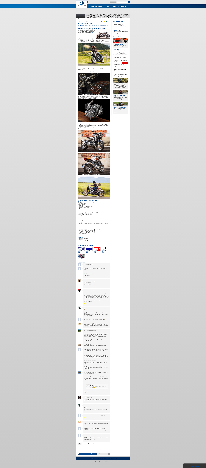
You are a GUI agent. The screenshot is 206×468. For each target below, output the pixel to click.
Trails (127, 14)
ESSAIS (100, 6)
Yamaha (120, 17)
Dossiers (101, 458)
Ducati (116, 15)
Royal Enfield (100, 17)
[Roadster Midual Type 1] (94, 65)
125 (86, 14)
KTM (102, 16)
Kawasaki (99, 16)
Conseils (105, 458)
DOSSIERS (108, 6)
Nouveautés (80, 15)
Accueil (90, 458)
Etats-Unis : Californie (81, 258)
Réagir (102, 21)
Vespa (114, 17)
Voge (117, 17)
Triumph (111, 17)
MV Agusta (124, 16)
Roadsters (104, 14)
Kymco (105, 16)
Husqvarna (91, 16)
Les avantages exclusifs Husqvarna (119, 33)
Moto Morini (119, 16)
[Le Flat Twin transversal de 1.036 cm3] (94, 121)
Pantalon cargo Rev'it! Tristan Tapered (120, 57)
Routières (109, 14)
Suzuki (105, 17)
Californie (92, 32)
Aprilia (98, 15)
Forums (116, 458)
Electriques (99, 14)
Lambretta (109, 16)
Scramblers (118, 14)
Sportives (123, 14)
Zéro (123, 17)
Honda (87, 16)
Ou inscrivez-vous (103, 453)
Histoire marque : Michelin (88, 251)
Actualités (93, 458)
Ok (192, 466)
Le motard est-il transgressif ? (119, 76)
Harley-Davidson (125, 15)
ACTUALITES (93, 6)
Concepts (90, 14)
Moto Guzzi (114, 16)
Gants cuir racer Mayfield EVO (119, 52)
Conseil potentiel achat (118, 68)
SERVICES (116, 6)
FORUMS (123, 6)
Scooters (113, 14)
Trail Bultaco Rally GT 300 (118, 24)
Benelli (102, 15)
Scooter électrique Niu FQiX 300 (119, 53)
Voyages (112, 458)
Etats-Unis (79, 42)
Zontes (126, 17)
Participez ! (125, 62)
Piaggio (94, 17)
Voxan (80, 38)
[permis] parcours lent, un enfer (119, 64)
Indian (95, 16)
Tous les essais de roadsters (82, 243)
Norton (87, 17)
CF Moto (112, 15)
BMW (109, 15)
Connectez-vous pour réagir (87, 453)
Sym (108, 17)
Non (196, 466)
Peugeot (91, 17)
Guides (109, 458)
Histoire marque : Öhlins (104, 251)
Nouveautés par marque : (91, 15)
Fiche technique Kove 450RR (119, 25)
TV (128, 6)
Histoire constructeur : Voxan (81, 251)
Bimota (106, 15)
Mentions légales (104, 461)
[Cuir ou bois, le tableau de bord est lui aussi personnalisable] (94, 95)
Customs (94, 14)
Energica (119, 15)
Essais (98, 458)
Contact (109, 461)
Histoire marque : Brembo (96, 251)
